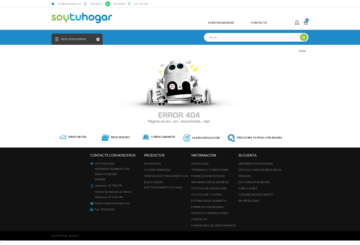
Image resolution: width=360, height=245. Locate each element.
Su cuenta (247, 155)
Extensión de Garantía (208, 200)
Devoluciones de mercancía (259, 169)
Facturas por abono (254, 182)
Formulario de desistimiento (213, 225)
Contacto (199, 219)
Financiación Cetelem (208, 176)
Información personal (255, 163)
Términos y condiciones (209, 169)
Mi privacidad (249, 200)
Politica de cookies (206, 194)
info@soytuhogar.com (69, 3)
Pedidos (244, 176)
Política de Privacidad (208, 188)
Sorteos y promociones (209, 213)
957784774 (96, 3)
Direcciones (247, 188)
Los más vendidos (157, 169)
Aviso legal (200, 163)
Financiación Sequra (207, 206)
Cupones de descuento (255, 194)
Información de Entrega (210, 182)
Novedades (152, 163)
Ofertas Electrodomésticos (166, 176)
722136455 (119, 3)
